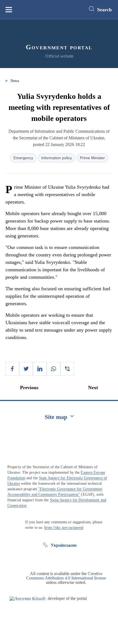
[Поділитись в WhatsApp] (53, 368)
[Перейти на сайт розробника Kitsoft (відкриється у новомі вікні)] (27, 598)
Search (104, 9)
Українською (64, 545)
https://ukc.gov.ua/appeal (63, 528)
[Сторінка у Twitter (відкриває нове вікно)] (45, 557)
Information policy (56, 158)
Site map (56, 416)
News (14, 81)
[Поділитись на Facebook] (12, 368)
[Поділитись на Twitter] (26, 368)
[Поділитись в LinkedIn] (39, 368)
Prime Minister (92, 158)
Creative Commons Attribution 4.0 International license (66, 575)
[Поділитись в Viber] (67, 368)
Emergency (23, 158)
